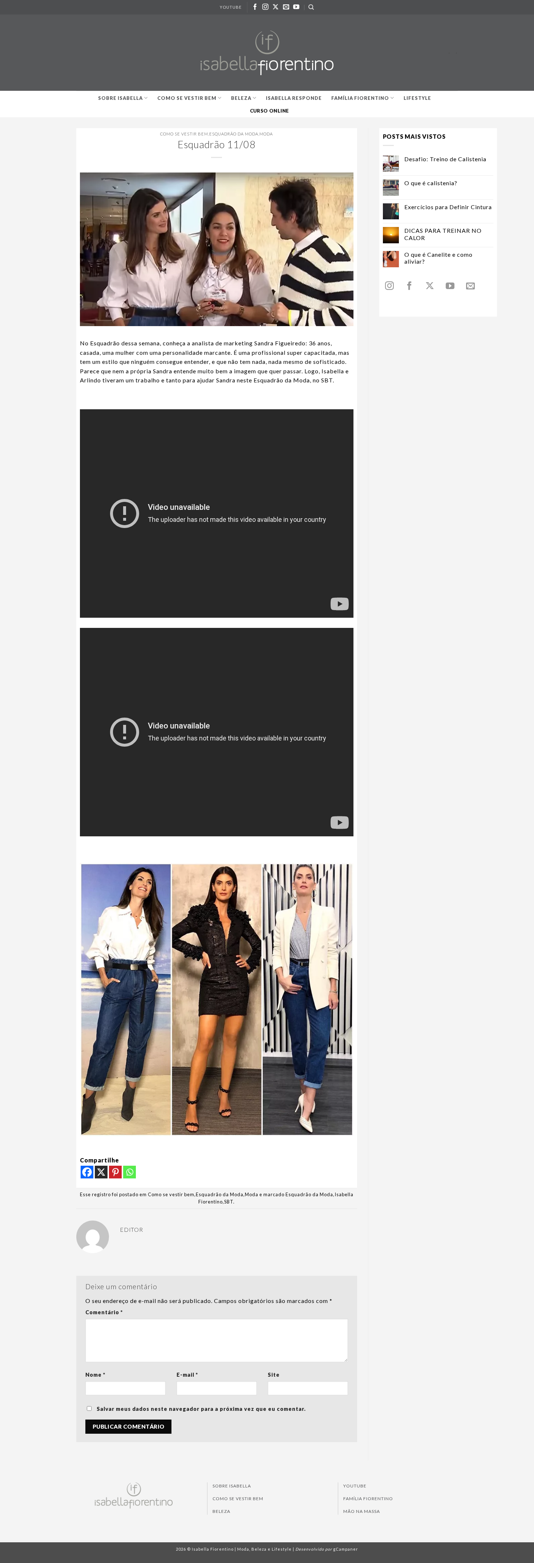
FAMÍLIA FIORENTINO (368, 1498)
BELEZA (221, 1511)
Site (274, 1375)
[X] (101, 1172)
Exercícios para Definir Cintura (448, 206)
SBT (228, 1202)
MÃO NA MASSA (361, 1511)
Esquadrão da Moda (233, 133)
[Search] (311, 7)
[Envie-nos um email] (286, 7)
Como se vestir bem (187, 98)
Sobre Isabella (120, 98)
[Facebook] (87, 1172)
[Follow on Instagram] (265, 7)
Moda (266, 133)
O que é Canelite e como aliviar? (438, 258)
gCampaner (345, 1549)
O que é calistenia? (430, 182)
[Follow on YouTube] (296, 7)
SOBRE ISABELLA (232, 1486)
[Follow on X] (275, 7)
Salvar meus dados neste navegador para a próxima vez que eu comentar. (201, 1409)
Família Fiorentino (360, 98)
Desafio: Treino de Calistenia (445, 158)
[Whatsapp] (129, 1172)
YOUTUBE (231, 7)
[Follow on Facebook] (255, 7)
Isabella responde (294, 98)
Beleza (241, 98)
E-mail (187, 1375)
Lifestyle (417, 98)
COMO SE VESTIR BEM (238, 1498)
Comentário (104, 1312)
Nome (95, 1375)
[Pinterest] (115, 1172)
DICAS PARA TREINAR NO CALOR (443, 234)
